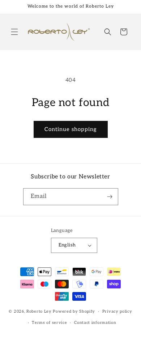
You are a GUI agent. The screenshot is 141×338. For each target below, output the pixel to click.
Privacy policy (117, 311)
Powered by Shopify (74, 311)
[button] (14, 32)
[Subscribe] (110, 196)
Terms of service (49, 322)
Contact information (95, 322)
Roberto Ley (39, 311)
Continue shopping (70, 129)
